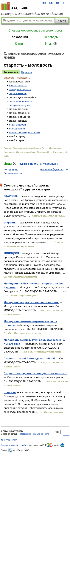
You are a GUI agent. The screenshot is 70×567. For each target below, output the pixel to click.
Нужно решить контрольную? (38, 163)
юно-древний (17, 128)
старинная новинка (20, 101)
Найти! (62, 20)
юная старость (18, 124)
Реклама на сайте (40, 434)
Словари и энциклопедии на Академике (32, 14)
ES (58, 2)
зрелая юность (18, 85)
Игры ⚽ (51, 43)
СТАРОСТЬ (11, 196)
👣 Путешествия (9, 440)
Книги (19, 43)
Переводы (51, 37)
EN (44, 2)
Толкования (19, 37)
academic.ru (14, 6)
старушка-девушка (20, 105)
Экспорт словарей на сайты (14, 445)
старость (10, 222)
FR (64, 2)
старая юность (18, 93)
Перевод (26, 72)
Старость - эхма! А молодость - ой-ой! (29, 358)
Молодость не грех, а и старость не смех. (31, 302)
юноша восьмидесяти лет (24, 132)
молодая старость (20, 89)
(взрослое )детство (51, 169)
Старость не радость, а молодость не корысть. (35, 373)
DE (51, 2)
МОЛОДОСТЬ (12, 253)
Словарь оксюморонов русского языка (35, 30)
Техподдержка (24, 434)
